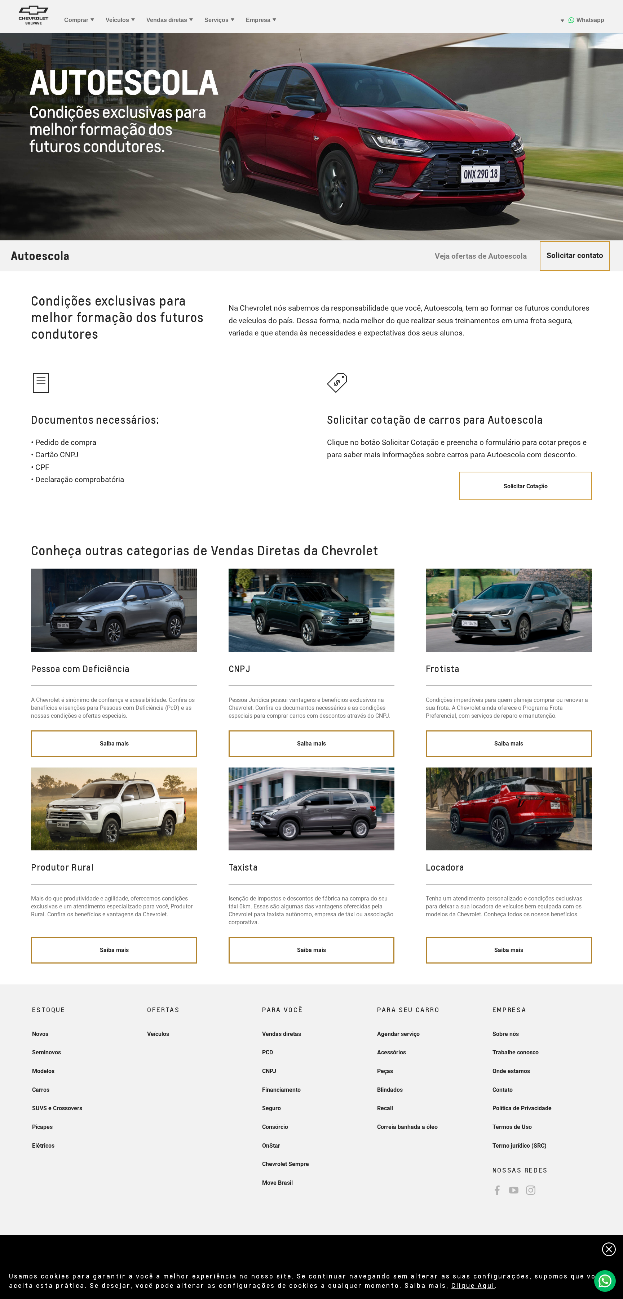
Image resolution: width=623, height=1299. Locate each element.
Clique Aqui (473, 1285)
